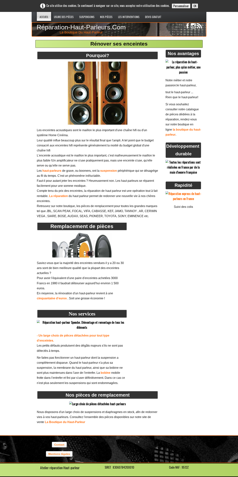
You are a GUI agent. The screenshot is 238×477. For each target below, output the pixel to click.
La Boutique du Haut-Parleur (65, 422)
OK (195, 6)
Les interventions (128, 17)
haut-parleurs (51, 170)
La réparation (58, 196)
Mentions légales (59, 453)
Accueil (44, 17)
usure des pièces (64, 17)
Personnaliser (181, 6)
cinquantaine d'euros (52, 298)
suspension (108, 170)
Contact (59, 444)
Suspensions (86, 17)
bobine (105, 372)
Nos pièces (106, 17)
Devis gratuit (153, 17)
